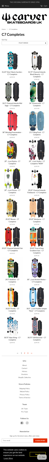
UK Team (24, 409)
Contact (24, 368)
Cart (45, 6)
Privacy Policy (24, 395)
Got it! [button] (37, 454)
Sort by (4, 40)
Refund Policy (24, 391)
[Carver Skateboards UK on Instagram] (27, 423)
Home (4, 29)
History (24, 371)
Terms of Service (24, 397)
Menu (6, 6)
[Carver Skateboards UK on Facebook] (22, 423)
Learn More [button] (8, 458)
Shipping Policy (24, 388)
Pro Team (24, 412)
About (24, 365)
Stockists (24, 374)
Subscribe (40, 441)
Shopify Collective (24, 377)
